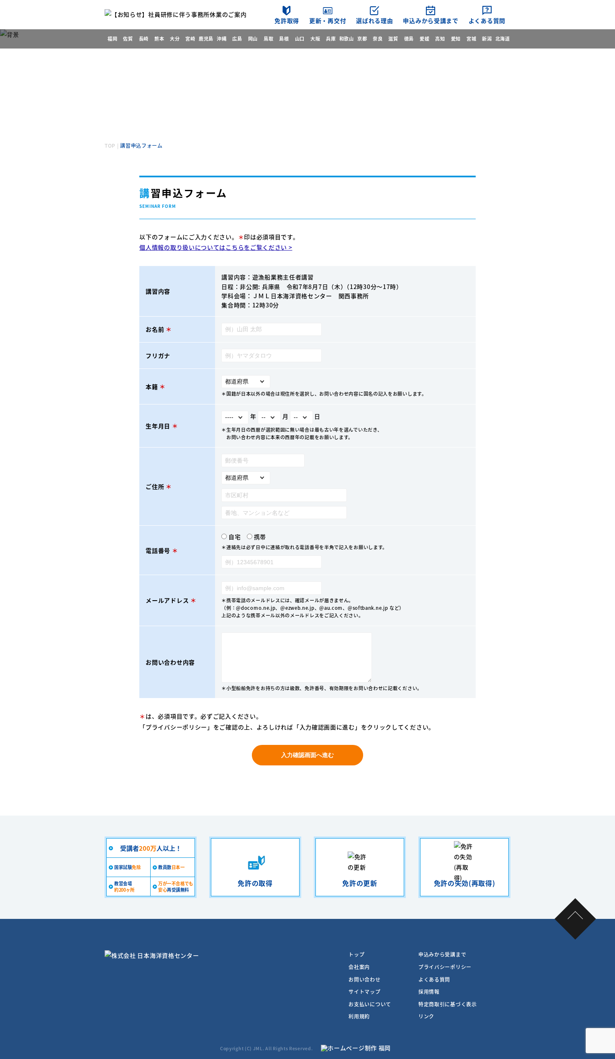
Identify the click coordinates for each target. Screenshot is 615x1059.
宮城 (471, 38)
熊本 (159, 38)
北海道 (502, 38)
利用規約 (359, 1016)
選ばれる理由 (374, 20)
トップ (356, 954)
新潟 (487, 38)
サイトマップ (364, 991)
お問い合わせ (364, 979)
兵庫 (331, 38)
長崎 (144, 38)
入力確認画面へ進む (307, 755)
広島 (237, 38)
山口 (300, 38)
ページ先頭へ (575, 919)
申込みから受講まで (430, 20)
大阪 (315, 38)
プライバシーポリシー (176, 727)
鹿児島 (206, 38)
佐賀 (128, 38)
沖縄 (221, 38)
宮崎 (190, 38)
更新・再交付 (327, 20)
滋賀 (393, 38)
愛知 (456, 38)
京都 (362, 38)
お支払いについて (369, 1004)
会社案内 (359, 966)
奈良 (377, 38)
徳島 (409, 38)
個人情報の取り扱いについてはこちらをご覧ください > (215, 247)
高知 (440, 38)
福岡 (112, 38)
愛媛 (424, 38)
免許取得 (286, 20)
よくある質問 (487, 20)
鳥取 (268, 38)
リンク (426, 1016)
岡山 (253, 38)
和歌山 (346, 38)
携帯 (260, 536)
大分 (174, 38)
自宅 (234, 536)
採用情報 (429, 991)
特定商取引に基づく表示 (447, 1004)
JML (258, 1048)
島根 (284, 38)
